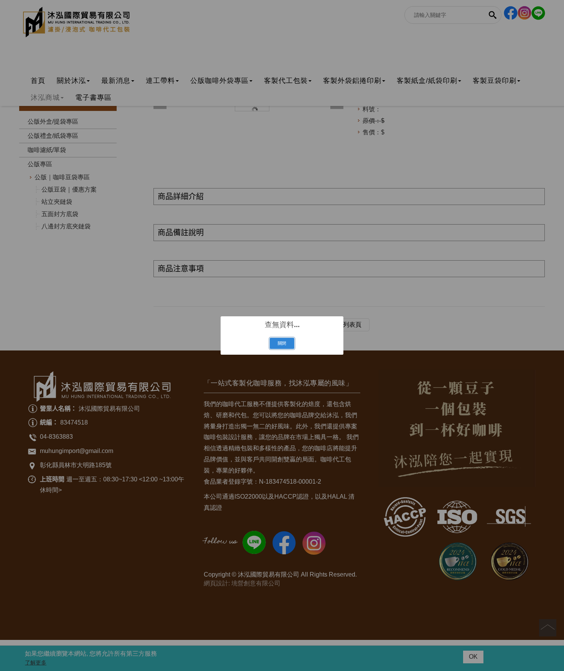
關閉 (282, 343)
